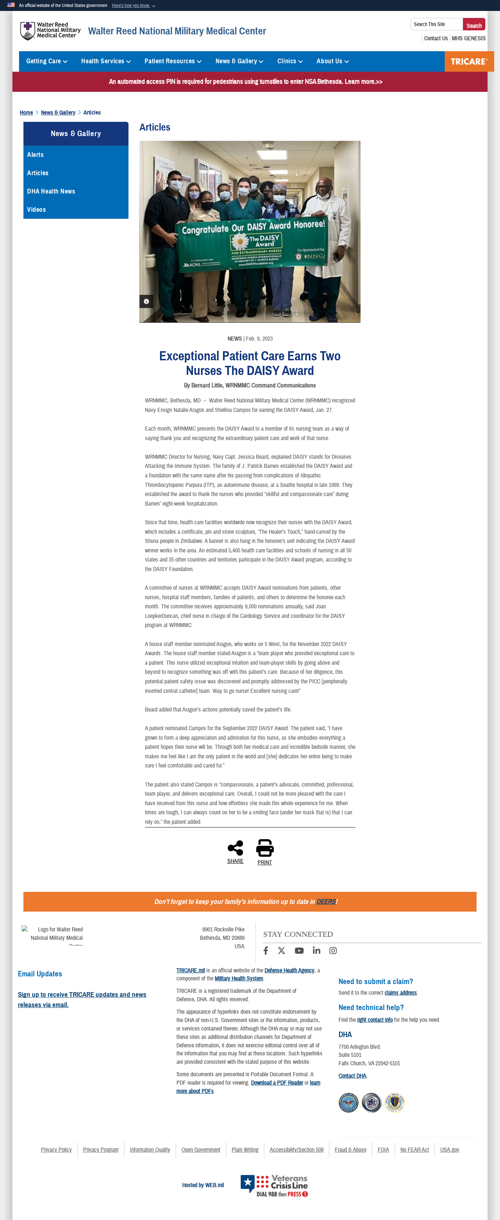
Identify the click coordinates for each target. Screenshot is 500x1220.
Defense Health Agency (289, 970)
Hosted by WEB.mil (203, 1185)
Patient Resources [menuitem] (170, 61)
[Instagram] (333, 952)
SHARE (235, 860)
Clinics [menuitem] (286, 61)
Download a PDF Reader (277, 1082)
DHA (345, 1034)
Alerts (35, 155)
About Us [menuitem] (329, 61)
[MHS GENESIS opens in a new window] (469, 38)
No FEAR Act (414, 1149)
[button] (134, 6)
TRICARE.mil (190, 970)
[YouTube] (299, 952)
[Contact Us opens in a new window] (436, 38)
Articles (37, 173)
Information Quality (150, 1149)
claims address (401, 992)
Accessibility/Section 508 (297, 1149)
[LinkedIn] (316, 952)
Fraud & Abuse (350, 1149)
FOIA (383, 1149)
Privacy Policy (56, 1149)
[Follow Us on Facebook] (265, 952)
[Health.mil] (372, 1101)
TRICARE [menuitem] (469, 61)
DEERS (325, 901)
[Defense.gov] (349, 1101)
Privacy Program (101, 1149)
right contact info (375, 1020)
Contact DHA (352, 1076)
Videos (36, 210)
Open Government (201, 1149)
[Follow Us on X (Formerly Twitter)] (281, 952)
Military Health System (239, 978)
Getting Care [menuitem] (43, 61)
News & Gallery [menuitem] (236, 61)
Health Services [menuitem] (102, 61)
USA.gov (449, 1149)
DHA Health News (51, 191)
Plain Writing (245, 1149)
